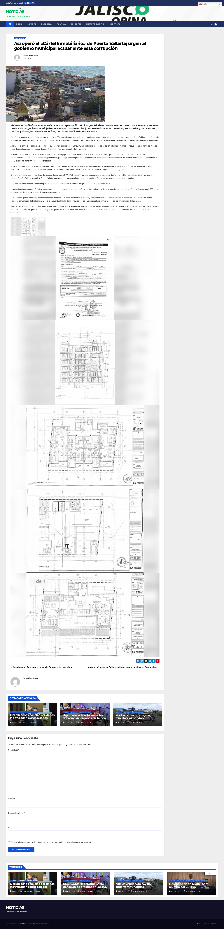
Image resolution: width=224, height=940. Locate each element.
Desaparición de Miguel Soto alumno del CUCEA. (188, 885)
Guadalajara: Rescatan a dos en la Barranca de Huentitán (42, 667)
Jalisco (13, 712)
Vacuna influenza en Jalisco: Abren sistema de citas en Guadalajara (123, 667)
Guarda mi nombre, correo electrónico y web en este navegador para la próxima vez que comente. (51, 842)
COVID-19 (31, 24)
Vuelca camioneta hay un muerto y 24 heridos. (133, 716)
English (205, 4)
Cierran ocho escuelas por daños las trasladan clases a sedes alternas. (32, 718)
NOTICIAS (15, 11)
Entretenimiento (95, 24)
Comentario (13, 750)
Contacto (115, 24)
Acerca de (205, 924)
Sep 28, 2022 (17, 891)
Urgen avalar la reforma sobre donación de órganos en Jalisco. (84, 716)
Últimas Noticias (20, 38)
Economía (46, 24)
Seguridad (21, 712)
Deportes (76, 24)
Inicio (19, 24)
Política (61, 24)
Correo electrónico (16, 813)
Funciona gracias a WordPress (16, 924)
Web (10, 828)
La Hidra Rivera (32, 56)
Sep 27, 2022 (70, 891)
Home (199, 924)
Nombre (12, 798)
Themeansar (44, 924)
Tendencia (74, 712)
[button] (212, 24)
